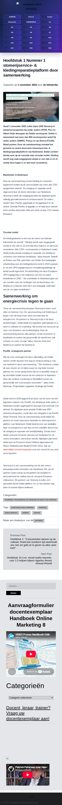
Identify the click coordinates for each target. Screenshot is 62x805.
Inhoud (31, 17)
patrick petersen (11, 513)
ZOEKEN (12, 17)
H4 (50, 27)
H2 (12, 27)
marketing (42, 508)
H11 (12, 43)
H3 (31, 27)
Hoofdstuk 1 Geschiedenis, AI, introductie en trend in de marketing (30, 500)
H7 (50, 32)
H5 (12, 32)
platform (25, 513)
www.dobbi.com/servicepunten (17, 449)
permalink (39, 521)
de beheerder (50, 84)
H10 (49, 37)
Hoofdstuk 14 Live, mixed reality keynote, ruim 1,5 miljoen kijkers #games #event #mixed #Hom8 (29, 560)
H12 (31, 43)
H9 (31, 37)
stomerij (37, 513)
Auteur (49, 17)
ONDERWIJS (31, 22)
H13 (49, 43)
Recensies (12, 22)
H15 (31, 48)
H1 (50, 22)
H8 (12, 37)
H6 (31, 32)
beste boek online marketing (22, 508)
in (32, 796)
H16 (49, 48)
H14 (12, 48)
